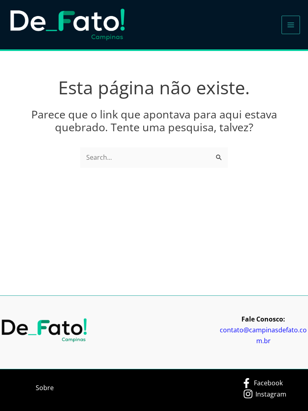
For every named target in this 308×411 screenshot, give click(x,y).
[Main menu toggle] (291, 25)
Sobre (45, 387)
